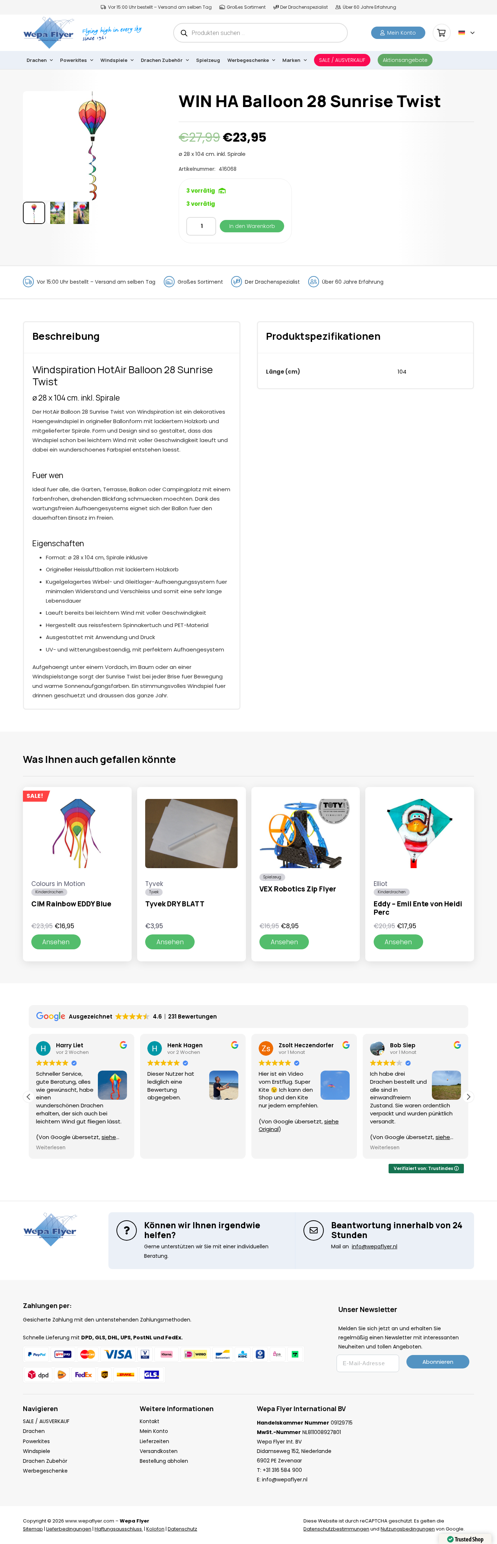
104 (402, 371)
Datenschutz (182, 1528)
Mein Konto (154, 1431)
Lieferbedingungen (68, 1528)
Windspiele (36, 1451)
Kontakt (149, 1421)
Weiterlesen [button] (50, 1148)
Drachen (34, 1431)
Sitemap (33, 1528)
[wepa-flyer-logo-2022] (49, 32)
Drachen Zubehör (45, 1461)
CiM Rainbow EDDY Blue (71, 904)
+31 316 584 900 (282, 1470)
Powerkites (36, 1441)
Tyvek (154, 892)
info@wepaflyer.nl (284, 1479)
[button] (466, 32)
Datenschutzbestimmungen (336, 1528)
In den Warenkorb (252, 226)
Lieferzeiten (154, 1441)
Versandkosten (159, 1451)
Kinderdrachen (49, 892)
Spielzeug (272, 877)
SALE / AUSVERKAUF (46, 1421)
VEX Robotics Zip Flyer (297, 889)
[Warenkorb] (441, 32)
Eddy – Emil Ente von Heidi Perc (418, 908)
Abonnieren (437, 1362)
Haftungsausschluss (119, 1528)
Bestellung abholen (164, 1461)
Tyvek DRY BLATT (174, 904)
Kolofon (155, 1528)
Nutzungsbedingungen (408, 1528)
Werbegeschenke (45, 1470)
